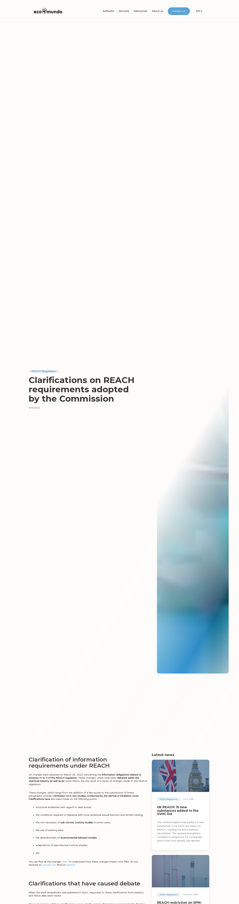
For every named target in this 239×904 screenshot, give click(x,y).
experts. (71, 864)
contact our (49, 864)
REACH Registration (43, 371)
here (64, 861)
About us (157, 11)
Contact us (178, 11)
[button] (108, 11)
